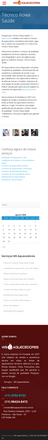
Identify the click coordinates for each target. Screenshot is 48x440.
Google (11, 376)
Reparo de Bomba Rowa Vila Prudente (19, 279)
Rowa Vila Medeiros (11, 305)
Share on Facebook (4, 189)
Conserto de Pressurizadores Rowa (16, 174)
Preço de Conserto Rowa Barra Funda (19, 263)
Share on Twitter (10, 189)
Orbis (20, 366)
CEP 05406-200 (8, 417)
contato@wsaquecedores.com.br (18, 407)
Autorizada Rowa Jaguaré (14, 311)
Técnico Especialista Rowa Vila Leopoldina (20, 284)
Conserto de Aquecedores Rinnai (15, 166)
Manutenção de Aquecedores (13, 177)
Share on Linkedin (16, 189)
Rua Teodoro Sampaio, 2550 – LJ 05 (20, 411)
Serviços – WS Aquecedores (16, 382)
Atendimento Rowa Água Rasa (16, 295)
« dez (4, 247)
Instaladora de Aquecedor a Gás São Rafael (21, 268)
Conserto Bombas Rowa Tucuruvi (17, 289)
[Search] (36, 205)
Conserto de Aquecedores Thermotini (17, 168)
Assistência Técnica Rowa (12, 179)
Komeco (12, 366)
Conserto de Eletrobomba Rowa (14, 171)
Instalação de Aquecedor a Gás (14, 157)
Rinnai (4, 366)
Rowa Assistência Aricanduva (15, 273)
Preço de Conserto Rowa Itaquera (17, 300)
